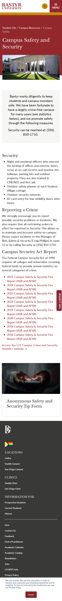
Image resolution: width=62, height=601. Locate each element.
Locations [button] (14, 452)
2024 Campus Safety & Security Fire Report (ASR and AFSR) (30, 287)
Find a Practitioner (14, 541)
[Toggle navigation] (56, 6)
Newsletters (10, 558)
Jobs (7, 563)
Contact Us (10, 530)
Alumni (8, 513)
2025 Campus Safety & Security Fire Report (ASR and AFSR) (30, 279)
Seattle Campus (12, 463)
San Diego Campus (14, 469)
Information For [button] (19, 496)
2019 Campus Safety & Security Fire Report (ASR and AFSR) (30, 328)
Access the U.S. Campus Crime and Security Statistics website (29, 347)
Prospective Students (15, 502)
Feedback (9, 536)
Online (8, 458)
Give (7, 525)
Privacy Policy (12, 575)
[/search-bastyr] (45, 6)
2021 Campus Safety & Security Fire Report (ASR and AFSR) (30, 312)
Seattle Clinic (11, 483)
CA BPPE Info (11, 569)
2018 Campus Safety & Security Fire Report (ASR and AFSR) (30, 337)
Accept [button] (31, 594)
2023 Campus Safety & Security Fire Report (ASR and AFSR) (30, 295)
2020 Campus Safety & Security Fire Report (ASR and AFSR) (30, 320)
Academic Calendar (14, 547)
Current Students (13, 508)
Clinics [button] (11, 477)
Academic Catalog (13, 552)
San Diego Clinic (13, 488)
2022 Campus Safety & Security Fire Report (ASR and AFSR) (30, 304)
